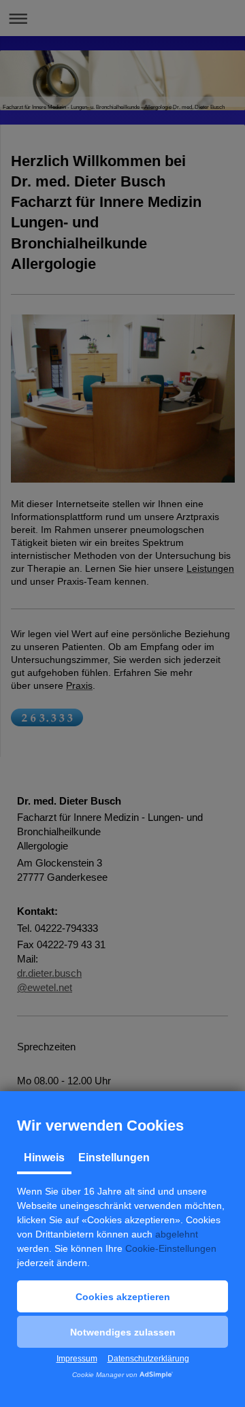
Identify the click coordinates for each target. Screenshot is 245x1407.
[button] (122, 1296)
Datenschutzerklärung (148, 1358)
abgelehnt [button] (176, 1234)
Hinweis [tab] (44, 1157)
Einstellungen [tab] (114, 1157)
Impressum (76, 1358)
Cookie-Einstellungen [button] (170, 1248)
